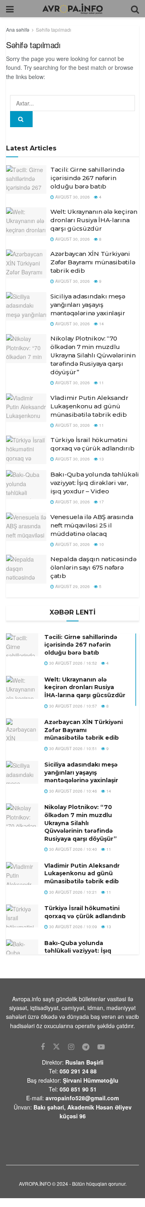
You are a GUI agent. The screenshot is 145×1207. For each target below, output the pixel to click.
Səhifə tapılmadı (53, 29)
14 (101, 324)
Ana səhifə (17, 29)
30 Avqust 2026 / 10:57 (72, 706)
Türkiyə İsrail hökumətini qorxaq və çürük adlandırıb (85, 912)
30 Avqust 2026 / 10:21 (72, 892)
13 (101, 459)
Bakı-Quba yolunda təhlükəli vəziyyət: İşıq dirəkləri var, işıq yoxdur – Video (94, 483)
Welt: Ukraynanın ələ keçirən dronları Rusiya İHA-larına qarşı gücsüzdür (93, 220)
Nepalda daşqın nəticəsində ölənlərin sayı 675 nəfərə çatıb (93, 567)
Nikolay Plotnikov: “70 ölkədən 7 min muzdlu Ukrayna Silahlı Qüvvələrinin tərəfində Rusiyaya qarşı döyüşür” (93, 355)
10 (101, 544)
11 (101, 382)
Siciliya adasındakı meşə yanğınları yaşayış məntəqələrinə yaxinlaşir (87, 304)
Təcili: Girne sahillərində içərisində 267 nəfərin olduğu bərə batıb (87, 178)
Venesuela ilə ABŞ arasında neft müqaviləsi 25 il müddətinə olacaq (91, 525)
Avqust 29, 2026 (72, 586)
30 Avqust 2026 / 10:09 (72, 926)
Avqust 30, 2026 (72, 197)
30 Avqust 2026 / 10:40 (72, 849)
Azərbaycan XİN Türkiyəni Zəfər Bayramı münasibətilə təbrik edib (92, 262)
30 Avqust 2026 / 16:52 (72, 663)
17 (101, 502)
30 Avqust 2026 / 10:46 (72, 791)
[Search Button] (21, 119)
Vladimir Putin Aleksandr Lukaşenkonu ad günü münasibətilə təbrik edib (89, 406)
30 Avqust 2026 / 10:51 (72, 748)
